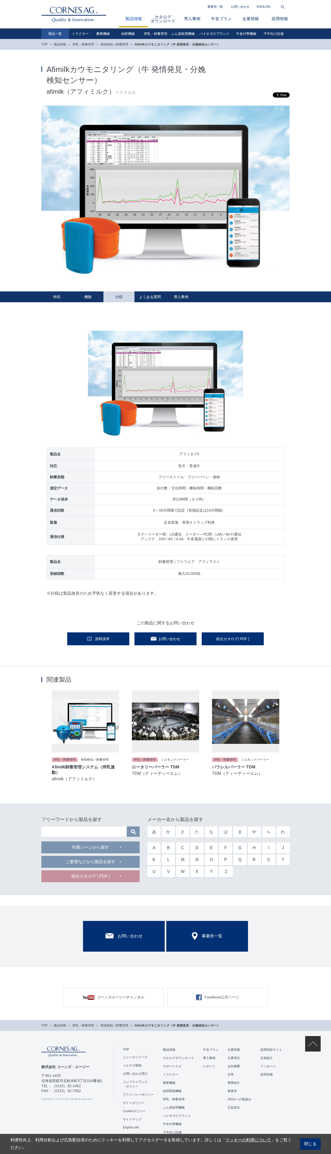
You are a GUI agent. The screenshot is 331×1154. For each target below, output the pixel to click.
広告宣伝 (234, 1107)
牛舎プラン (221, 19)
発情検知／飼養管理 (114, 44)
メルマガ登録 (132, 1065)
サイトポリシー (134, 1103)
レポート (209, 1066)
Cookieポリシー (134, 1111)
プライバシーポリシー (138, 1094)
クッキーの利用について (248, 1140)
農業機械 (103, 34)
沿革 (231, 1074)
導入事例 (192, 19)
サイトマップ (132, 1119)
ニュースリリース (135, 1057)
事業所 (232, 1091)
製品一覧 (55, 34)
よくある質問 (150, 297)
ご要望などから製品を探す (90, 861)
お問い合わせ (240, 6)
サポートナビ (172, 1066)
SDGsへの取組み (239, 1099)
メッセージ (268, 1066)
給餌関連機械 (172, 1091)
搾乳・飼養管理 (155, 34)
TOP (44, 44)
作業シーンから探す (90, 847)
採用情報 (280, 19)
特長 (57, 297)
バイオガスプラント (214, 34)
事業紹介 (234, 1083)
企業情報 (250, 19)
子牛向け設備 (274, 34)
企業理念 (234, 1058)
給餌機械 (128, 34)
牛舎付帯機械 (246, 34)
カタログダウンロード (163, 19)
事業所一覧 (215, 6)
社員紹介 (266, 1058)
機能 (88, 297)
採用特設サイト (271, 1050)
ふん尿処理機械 (183, 34)
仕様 (119, 297)
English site (131, 1127)
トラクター (80, 34)
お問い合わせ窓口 (135, 1074)
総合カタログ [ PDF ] (90, 876)
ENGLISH (263, 6)
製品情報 (133, 19)
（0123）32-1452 (66, 1086)
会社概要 (234, 1066)
